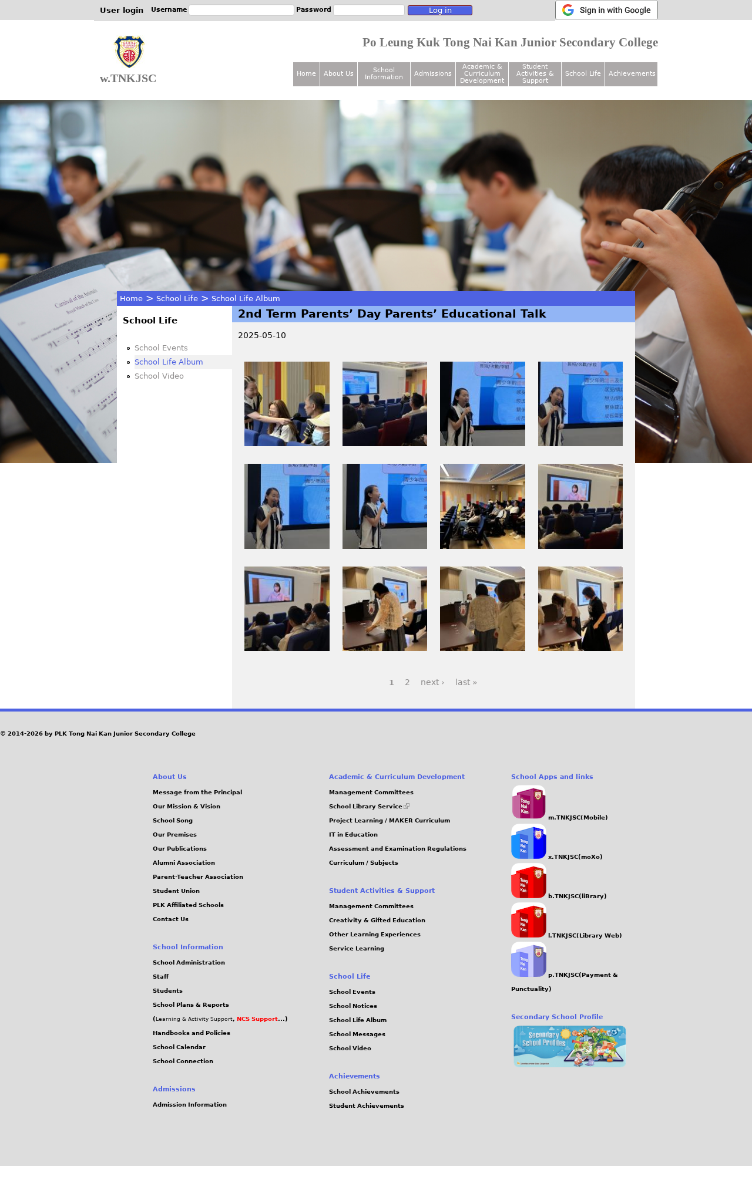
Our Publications (180, 848)
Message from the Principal (197, 792)
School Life (177, 298)
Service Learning (356, 948)
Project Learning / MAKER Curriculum (389, 820)
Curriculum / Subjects (363, 862)
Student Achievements (366, 1106)
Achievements (632, 73)
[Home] (129, 52)
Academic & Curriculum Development (482, 74)
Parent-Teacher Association (198, 877)
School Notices (353, 1006)
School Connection (183, 1061)
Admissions (433, 73)
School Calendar (179, 1047)
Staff (161, 976)
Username (169, 10)
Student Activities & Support (535, 74)
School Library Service (369, 806)
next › (433, 682)
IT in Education (353, 834)
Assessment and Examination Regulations (397, 848)
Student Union (176, 891)
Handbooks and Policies (191, 1033)
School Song (173, 820)
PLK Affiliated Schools (188, 905)
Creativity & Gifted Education (377, 920)
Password (313, 10)
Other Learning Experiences (375, 934)
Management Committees (371, 792)
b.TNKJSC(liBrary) (576, 896)
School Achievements (364, 1091)
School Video (159, 376)
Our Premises (175, 834)
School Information (384, 73)
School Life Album (246, 298)
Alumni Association (184, 862)
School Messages (357, 1034)
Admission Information (190, 1104)
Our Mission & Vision (186, 806)
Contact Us (171, 919)
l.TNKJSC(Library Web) (584, 935)
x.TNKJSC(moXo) (574, 857)
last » (466, 682)
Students (168, 990)
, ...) (260, 1019)
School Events (161, 347)
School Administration (189, 962)
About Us (339, 73)
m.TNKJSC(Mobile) (577, 817)
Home (131, 298)
